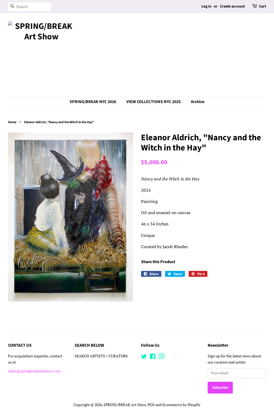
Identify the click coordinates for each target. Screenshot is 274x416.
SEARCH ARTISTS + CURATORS (101, 356)
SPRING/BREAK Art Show (125, 404)
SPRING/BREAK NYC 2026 (93, 102)
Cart (262, 6)
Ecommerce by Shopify (181, 404)
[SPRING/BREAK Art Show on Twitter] (144, 357)
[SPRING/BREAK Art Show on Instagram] (161, 357)
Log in (206, 6)
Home (12, 122)
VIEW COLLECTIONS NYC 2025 (153, 102)
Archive (197, 102)
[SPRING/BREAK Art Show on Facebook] (153, 357)
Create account (232, 6)
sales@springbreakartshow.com (34, 371)
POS (151, 404)
